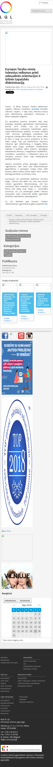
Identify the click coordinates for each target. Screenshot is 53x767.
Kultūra (4, 708)
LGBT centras (6, 686)
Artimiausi (25, 600)
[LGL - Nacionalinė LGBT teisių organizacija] (6, 12)
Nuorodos (5, 711)
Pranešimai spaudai (32, 666)
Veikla (3, 683)
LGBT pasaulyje (21, 89)
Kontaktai (5, 660)
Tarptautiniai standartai (29, 683)
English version (26, 702)
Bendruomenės (7, 703)
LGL (24, 664)
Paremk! (23, 699)
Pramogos (5, 706)
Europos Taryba (24, 236)
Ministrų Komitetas (13, 239)
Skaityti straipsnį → (8, 319)
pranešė (35, 109)
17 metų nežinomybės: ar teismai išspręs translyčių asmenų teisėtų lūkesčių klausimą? (27, 303)
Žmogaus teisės (30, 669)
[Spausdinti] (47, 87)
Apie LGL (4, 675)
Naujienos (31, 89)
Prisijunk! (23, 697)
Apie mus (4, 681)
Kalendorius (10, 600)
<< (14, 605)
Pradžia (9, 215)
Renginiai (5, 713)
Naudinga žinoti (25, 686)
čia (46, 204)
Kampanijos (6, 689)
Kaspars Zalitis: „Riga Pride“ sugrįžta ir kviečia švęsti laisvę (43, 300)
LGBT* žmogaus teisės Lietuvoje (31, 681)
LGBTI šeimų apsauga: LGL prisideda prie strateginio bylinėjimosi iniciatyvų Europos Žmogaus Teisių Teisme (9, 304)
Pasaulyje (39, 89)
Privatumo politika (9, 663)
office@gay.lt (14, 737)
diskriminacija (11, 236)
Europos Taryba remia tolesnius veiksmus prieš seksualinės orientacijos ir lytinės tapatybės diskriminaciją (26, 221)
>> (39, 605)
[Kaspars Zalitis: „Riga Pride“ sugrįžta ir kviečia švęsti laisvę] (43, 287)
